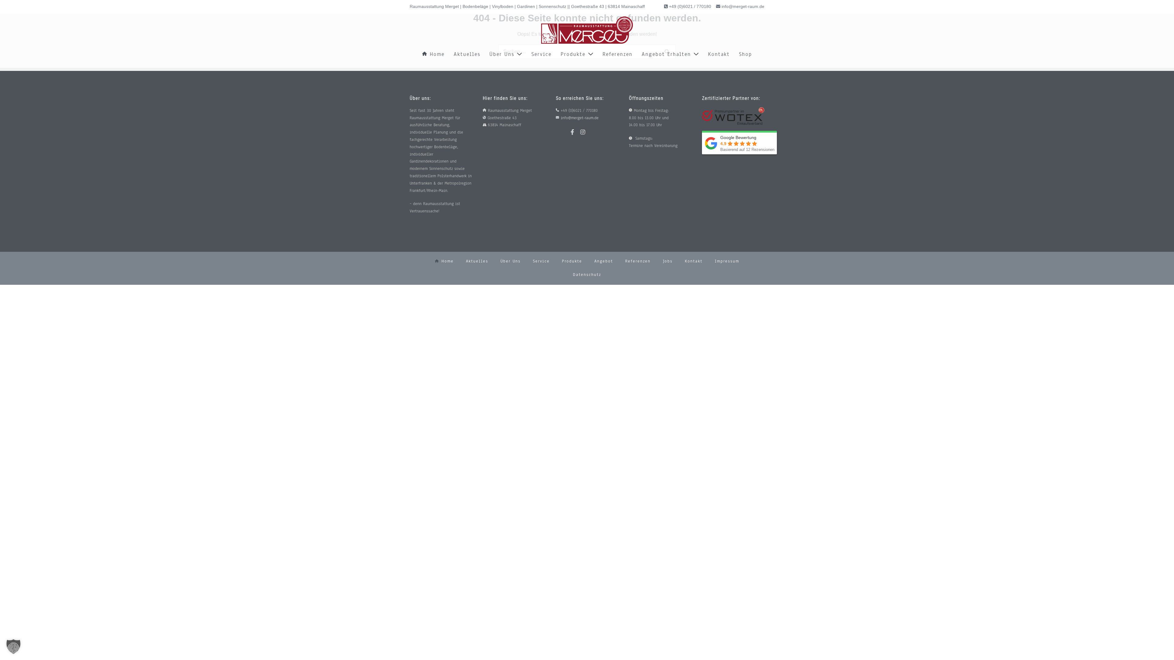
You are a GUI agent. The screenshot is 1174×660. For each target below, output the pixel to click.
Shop (745, 54)
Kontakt (719, 54)
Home (436, 54)
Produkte (574, 54)
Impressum (727, 261)
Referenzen (618, 54)
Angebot (603, 261)
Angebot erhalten (667, 54)
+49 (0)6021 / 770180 (689, 6)
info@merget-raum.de (743, 6)
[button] (13, 646)
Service (541, 54)
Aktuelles (467, 54)
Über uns (503, 54)
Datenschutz (587, 274)
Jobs (668, 261)
